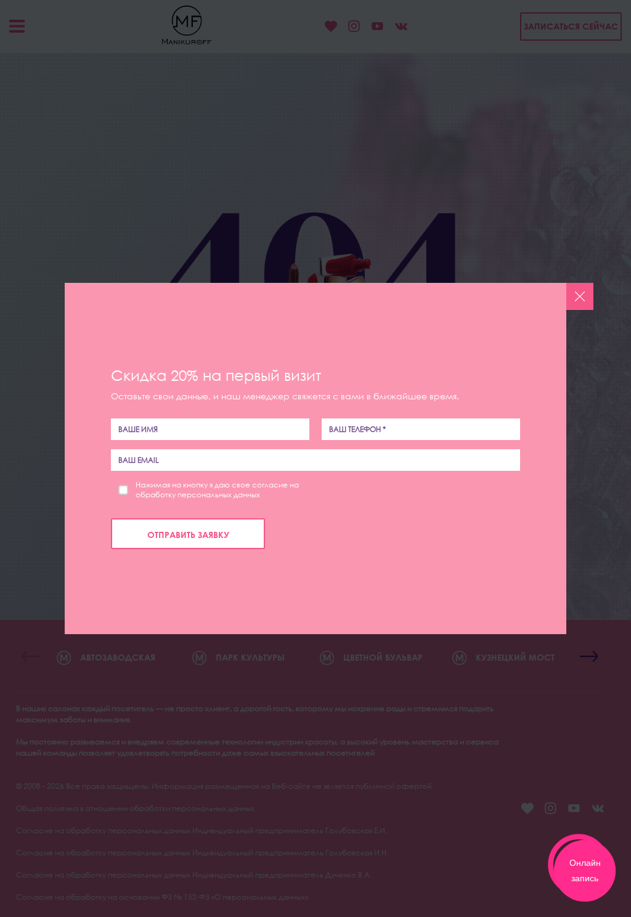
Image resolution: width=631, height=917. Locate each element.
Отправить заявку (188, 534)
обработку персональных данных (198, 494)
